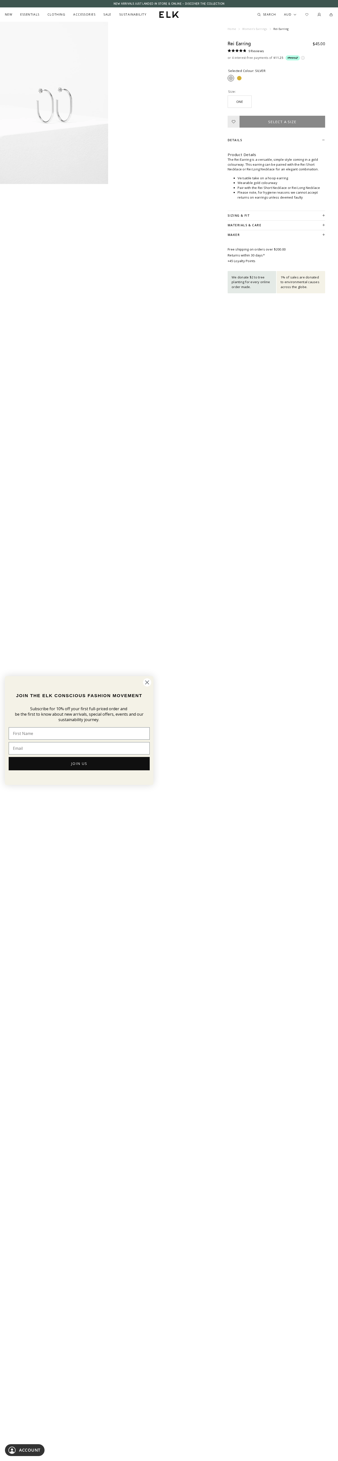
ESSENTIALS (29, 14)
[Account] (319, 15)
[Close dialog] (147, 682)
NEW (8, 14)
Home (232, 29)
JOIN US (79, 763)
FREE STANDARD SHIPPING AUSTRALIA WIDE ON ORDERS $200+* (169, 3)
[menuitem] (8, 14)
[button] (246, 50)
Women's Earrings (254, 29)
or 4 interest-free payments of (255, 58)
